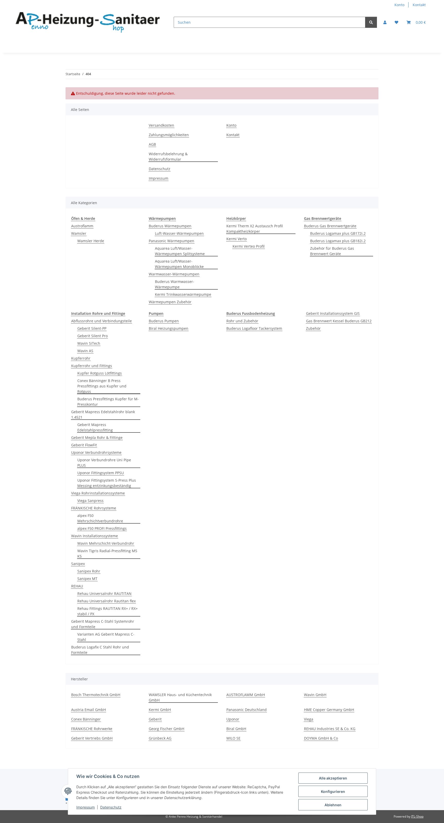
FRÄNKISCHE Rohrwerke (91, 728)
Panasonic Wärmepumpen (171, 240)
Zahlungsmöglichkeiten (169, 134)
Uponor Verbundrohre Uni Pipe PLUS (104, 462)
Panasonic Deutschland (246, 709)
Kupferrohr (80, 358)
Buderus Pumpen (164, 320)
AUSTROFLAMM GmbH (245, 694)
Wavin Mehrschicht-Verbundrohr (105, 543)
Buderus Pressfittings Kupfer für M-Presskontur (108, 401)
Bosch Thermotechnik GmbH (95, 694)
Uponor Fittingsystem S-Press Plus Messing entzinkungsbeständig (106, 483)
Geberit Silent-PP (91, 328)
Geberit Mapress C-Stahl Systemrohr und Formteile (102, 624)
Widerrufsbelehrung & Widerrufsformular (168, 156)
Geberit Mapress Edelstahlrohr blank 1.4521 (103, 414)
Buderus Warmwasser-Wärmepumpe (174, 284)
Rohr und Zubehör (242, 320)
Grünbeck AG (160, 738)
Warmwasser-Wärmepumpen (174, 274)
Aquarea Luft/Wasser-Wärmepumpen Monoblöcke (179, 264)
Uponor (232, 719)
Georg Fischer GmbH (166, 728)
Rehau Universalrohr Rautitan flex (106, 601)
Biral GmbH (236, 728)
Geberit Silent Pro (92, 335)
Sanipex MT (87, 578)
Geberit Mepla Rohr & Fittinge (97, 437)
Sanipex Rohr (88, 571)
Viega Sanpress (90, 500)
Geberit (155, 719)
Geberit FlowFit (84, 445)
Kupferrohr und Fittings (91, 365)
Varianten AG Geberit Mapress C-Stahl (105, 637)
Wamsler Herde (90, 240)
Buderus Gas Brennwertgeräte (330, 225)
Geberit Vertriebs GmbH (92, 738)
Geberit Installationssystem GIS (333, 313)
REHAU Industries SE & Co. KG (329, 728)
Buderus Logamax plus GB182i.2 (338, 240)
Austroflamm (82, 225)
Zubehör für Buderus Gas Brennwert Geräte (332, 251)
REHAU (77, 586)
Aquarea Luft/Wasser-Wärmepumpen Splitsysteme (180, 251)
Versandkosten (161, 125)
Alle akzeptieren (333, 778)
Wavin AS (85, 350)
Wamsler (78, 233)
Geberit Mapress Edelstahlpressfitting (95, 427)
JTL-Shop (417, 816)
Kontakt (419, 4)
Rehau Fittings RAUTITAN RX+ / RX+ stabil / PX (107, 611)
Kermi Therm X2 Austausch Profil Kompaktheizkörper (254, 228)
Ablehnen (333, 805)
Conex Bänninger (86, 719)
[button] (385, 22)
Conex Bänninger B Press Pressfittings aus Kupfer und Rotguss (101, 386)
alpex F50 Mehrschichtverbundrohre (100, 518)
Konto (399, 4)
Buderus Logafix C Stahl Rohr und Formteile (100, 650)
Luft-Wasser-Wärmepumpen (179, 233)
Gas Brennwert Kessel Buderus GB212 (339, 320)
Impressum (85, 807)
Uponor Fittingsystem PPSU (100, 472)
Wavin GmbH (315, 694)
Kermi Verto (236, 238)
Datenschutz (111, 807)
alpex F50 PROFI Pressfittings (102, 528)
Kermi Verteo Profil (249, 246)
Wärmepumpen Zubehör (170, 301)
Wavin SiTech (88, 343)
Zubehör (313, 328)
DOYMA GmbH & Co (321, 738)
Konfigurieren (333, 791)
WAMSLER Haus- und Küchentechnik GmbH (180, 697)
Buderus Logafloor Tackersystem (254, 328)
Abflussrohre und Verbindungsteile (101, 320)
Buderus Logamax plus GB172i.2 (338, 233)
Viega (308, 719)
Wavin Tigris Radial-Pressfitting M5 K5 (107, 553)
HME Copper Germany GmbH (329, 709)
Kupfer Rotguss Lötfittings (99, 373)
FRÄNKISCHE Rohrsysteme (93, 508)
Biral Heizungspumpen (168, 328)
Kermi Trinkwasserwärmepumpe (183, 294)
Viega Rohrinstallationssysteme (98, 493)
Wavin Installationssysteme (94, 535)
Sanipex (78, 563)
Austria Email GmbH (88, 709)
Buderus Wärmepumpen (170, 225)
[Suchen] (371, 22)
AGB (152, 144)
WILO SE (233, 738)
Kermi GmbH (160, 709)
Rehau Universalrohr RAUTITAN (104, 593)
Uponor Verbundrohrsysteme (96, 452)
